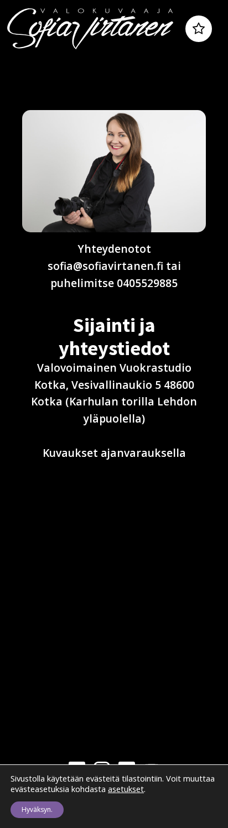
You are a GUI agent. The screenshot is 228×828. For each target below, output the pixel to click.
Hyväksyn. (37, 809)
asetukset (126, 789)
